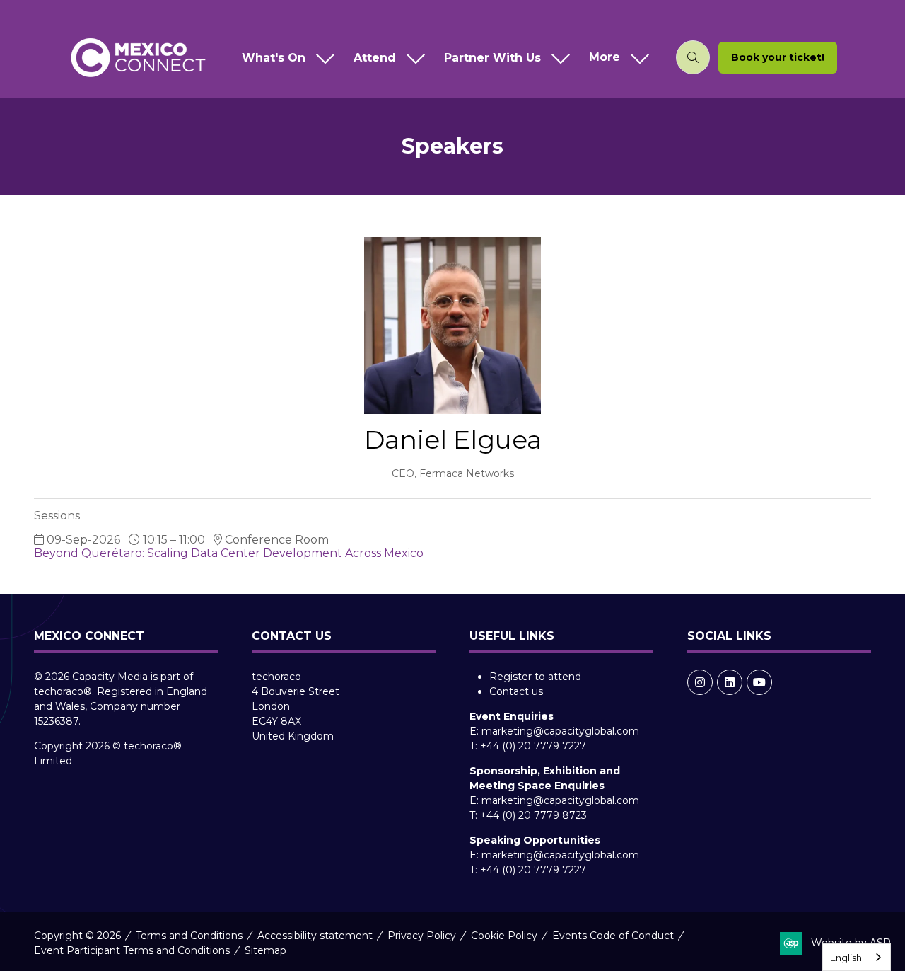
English (846, 957)
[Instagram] (700, 682)
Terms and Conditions (189, 935)
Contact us (516, 691)
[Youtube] (759, 682)
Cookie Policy (504, 935)
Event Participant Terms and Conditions (132, 950)
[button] (615, 57)
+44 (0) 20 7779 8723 (533, 815)
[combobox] (856, 957)
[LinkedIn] (729, 682)
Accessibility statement (315, 935)
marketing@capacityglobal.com (560, 731)
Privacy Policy (421, 935)
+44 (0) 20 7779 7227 (533, 746)
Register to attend (535, 676)
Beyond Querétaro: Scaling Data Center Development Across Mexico (229, 553)
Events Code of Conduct (613, 935)
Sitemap (265, 950)
